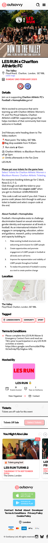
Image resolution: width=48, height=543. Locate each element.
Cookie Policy (24, 516)
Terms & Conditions (15, 513)
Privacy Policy (35, 513)
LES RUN (21, 383)
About (26, 510)
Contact (8, 510)
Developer (37, 510)
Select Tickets (34, 422)
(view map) (10, 75)
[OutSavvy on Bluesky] (42, 536)
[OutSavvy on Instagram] (36, 536)
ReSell (18, 510)
